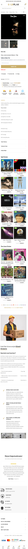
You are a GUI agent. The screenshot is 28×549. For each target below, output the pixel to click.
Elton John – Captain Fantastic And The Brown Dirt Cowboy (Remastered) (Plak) (20, 281)
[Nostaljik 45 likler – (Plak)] (7, 217)
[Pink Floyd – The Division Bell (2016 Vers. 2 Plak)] (7, 165)
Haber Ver (13, 66)
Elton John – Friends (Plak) (20, 262)
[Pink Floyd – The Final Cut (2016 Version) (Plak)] (20, 165)
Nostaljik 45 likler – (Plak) (7, 223)
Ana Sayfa (3, 12)
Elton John (3, 51)
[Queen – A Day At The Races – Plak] (20, 233)
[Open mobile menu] (1, 4)
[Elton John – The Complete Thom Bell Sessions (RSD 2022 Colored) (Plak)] (7, 255)
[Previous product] (22, 12)
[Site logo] (13, 4)
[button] (2, 26)
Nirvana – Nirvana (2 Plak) (7, 207)
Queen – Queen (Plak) (7, 240)
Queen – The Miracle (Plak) (20, 223)
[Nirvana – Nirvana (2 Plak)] (7, 200)
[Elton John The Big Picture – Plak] (7, 272)
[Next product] (25, 12)
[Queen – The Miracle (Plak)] (20, 217)
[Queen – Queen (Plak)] (7, 233)
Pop (16, 12)
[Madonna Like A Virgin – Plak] (7, 183)
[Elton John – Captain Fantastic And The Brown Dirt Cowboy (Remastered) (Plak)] (20, 272)
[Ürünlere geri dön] (23, 12)
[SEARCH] (24, 8)
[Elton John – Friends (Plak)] (20, 255)
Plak (7, 12)
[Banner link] (13, 435)
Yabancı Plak (11, 12)
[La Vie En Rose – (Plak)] (20, 200)
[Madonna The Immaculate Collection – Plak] (20, 183)
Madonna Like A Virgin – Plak (7, 190)
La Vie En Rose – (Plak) (20, 207)
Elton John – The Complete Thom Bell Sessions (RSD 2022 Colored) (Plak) (7, 263)
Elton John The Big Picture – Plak (7, 279)
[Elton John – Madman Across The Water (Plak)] (7, 290)
